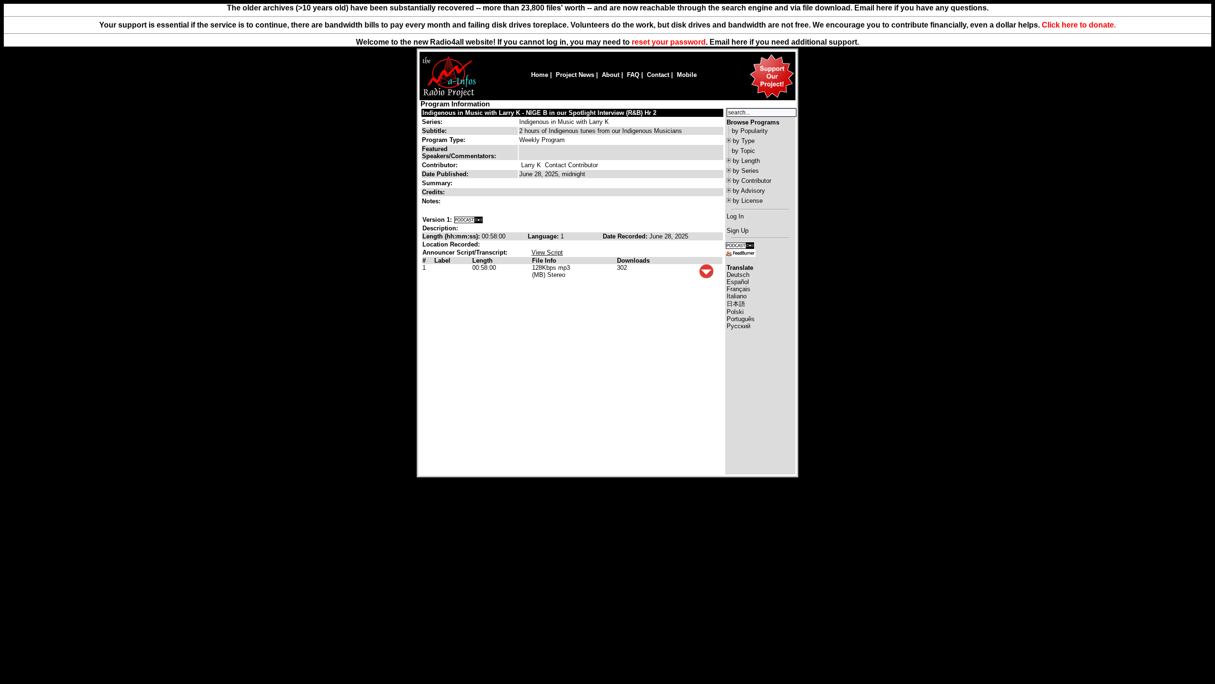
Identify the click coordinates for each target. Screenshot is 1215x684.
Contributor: (440, 165)
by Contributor (752, 180)
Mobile (687, 74)
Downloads (633, 260)
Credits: (434, 192)
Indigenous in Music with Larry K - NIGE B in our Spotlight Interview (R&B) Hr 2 (539, 112)
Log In (735, 216)
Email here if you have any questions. (921, 8)
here (739, 42)
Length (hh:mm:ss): (452, 236)
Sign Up (737, 230)
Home (539, 74)
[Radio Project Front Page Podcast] (740, 244)
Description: (440, 228)
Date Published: (445, 174)
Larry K (531, 165)
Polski (735, 311)
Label (442, 260)
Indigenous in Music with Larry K (564, 121)
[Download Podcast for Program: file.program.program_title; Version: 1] (468, 219)
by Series (746, 170)
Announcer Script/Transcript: (464, 252)
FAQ (633, 74)
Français (738, 289)
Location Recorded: (451, 244)
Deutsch (738, 274)
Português (741, 319)
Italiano (737, 296)
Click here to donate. (1079, 25)
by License (748, 200)
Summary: (438, 183)
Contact (658, 74)
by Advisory (749, 190)
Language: (544, 236)
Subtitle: (434, 130)
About (610, 74)
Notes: (432, 201)
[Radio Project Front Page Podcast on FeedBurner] (740, 252)
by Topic (743, 150)
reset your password (669, 42)
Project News (575, 74)
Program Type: (443, 139)
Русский (738, 326)
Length (482, 260)
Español (738, 281)
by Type (744, 140)
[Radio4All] (449, 97)
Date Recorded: (626, 236)
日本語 (736, 303)
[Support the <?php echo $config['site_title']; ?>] (771, 97)
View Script (547, 252)
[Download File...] (706, 276)
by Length (746, 160)
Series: (432, 121)
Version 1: (437, 219)
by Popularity (750, 130)
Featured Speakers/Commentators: (459, 152)
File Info (544, 260)
